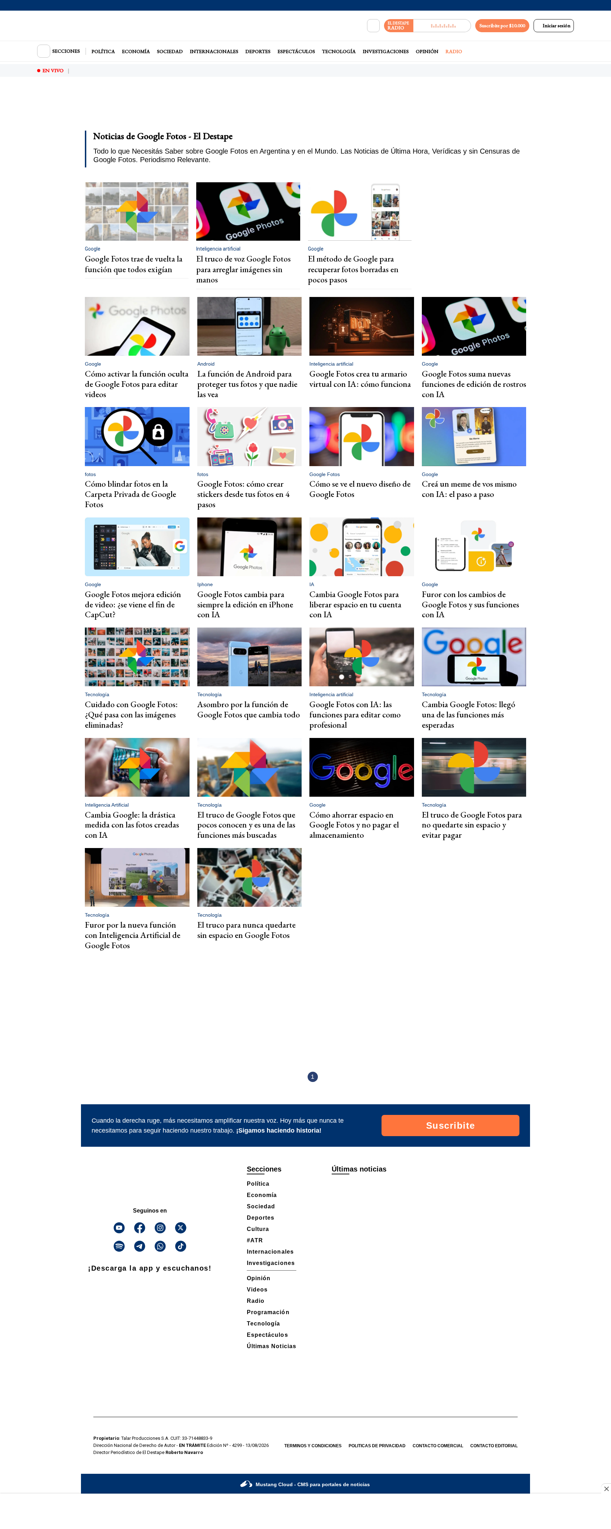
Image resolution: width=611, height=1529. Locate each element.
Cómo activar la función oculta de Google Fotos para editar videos (136, 384)
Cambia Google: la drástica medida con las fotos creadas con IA (132, 825)
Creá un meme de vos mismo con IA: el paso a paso (469, 488)
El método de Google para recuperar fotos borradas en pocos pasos (353, 269)
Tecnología (339, 51)
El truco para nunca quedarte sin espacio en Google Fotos (246, 929)
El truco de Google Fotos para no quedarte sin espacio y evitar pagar (472, 825)
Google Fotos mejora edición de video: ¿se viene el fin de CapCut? (133, 604)
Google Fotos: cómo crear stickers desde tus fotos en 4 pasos (243, 494)
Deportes (257, 51)
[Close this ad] (606, 1489)
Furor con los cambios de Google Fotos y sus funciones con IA (470, 604)
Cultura (258, 1229)
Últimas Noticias (271, 1346)
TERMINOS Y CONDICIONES (313, 1445)
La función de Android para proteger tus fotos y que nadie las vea (247, 384)
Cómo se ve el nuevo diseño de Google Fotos (360, 488)
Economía (136, 51)
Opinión (427, 51)
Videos (257, 1290)
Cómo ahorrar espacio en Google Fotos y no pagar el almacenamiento (354, 825)
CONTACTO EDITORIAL (494, 1445)
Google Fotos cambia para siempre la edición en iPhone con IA (245, 604)
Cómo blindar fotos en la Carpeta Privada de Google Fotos (130, 494)
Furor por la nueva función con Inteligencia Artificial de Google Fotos (132, 935)
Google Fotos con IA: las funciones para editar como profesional (355, 714)
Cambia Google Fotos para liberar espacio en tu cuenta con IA (355, 604)
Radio (454, 51)
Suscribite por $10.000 (502, 25)
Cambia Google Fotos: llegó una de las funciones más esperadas (468, 714)
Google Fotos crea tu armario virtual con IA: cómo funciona (360, 378)
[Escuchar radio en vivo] (442, 25)
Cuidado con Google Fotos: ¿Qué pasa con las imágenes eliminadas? (131, 714)
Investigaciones (386, 51)
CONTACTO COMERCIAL (438, 1445)
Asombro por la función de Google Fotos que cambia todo (248, 709)
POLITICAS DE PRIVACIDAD (377, 1445)
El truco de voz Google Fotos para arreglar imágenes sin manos (243, 269)
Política (103, 51)
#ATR (255, 1240)
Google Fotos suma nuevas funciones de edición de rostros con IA (474, 384)
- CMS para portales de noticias (313, 1484)
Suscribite (450, 1125)
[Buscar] (373, 26)
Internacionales (214, 51)
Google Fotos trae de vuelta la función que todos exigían (133, 264)
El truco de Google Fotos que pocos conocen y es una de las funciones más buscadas (246, 825)
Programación (268, 1312)
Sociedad (170, 51)
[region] (305, 108)
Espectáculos (296, 51)
